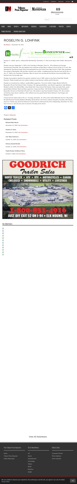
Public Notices (6, 31)
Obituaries (24, 26)
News (9, 26)
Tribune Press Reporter (11, 456)
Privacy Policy (6, 481)
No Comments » (23, 125)
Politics (30, 464)
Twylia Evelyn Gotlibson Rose (15, 151)
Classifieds (42, 26)
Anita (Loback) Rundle (13, 143)
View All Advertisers (38, 437)
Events (68, 26)
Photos (61, 26)
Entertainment (32, 458)
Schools (34, 26)
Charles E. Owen (11, 129)
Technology (31, 461)
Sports (16, 26)
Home (3, 26)
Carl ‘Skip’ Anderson (12, 136)
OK (73, 480)
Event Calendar (56, 458)
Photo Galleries (56, 456)
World (29, 466)
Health (30, 472)
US (29, 453)
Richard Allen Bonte (12, 122)
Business (30, 469)
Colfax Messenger (9, 458)
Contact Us (46, 1)
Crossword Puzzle (57, 453)
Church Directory (19, 31)
